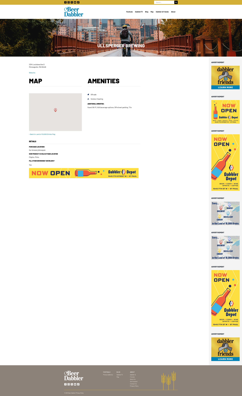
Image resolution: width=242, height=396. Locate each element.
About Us (132, 379)
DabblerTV (120, 375)
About (132, 372)
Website (32, 73)
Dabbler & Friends (133, 376)
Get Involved (133, 381)
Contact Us (133, 384)
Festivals (106, 372)
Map (118, 377)
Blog (118, 372)
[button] (55, 110)
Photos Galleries (108, 375)
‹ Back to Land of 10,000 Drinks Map (42, 134)
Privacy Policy (134, 386)
